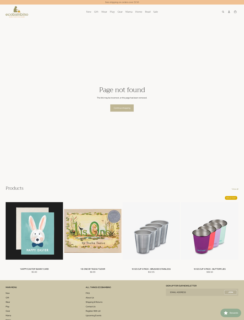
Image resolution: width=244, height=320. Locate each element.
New (8, 293)
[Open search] (223, 12)
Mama (8, 315)
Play (7, 306)
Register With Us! (93, 311)
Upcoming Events (93, 315)
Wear (8, 302)
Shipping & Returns (94, 302)
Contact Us (90, 306)
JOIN (230, 292)
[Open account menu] (229, 12)
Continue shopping (122, 108)
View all (235, 189)
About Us (90, 297)
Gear (8, 311)
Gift (7, 297)
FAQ (88, 293)
